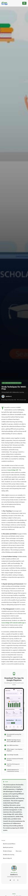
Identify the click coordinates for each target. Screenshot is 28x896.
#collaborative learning (8, 854)
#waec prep (18, 851)
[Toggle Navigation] (24, 3)
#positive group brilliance (9, 843)
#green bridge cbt (7, 858)
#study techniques (7, 851)
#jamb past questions (8, 847)
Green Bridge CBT (12, 470)
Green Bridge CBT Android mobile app (12, 622)
